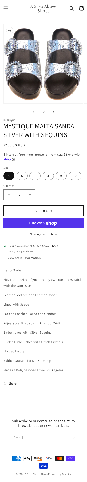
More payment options (43, 234)
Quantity (8, 186)
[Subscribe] (73, 438)
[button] (5, 8)
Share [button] (12, 383)
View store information (24, 258)
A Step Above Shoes (36, 474)
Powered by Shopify (59, 474)
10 (75, 176)
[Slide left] (34, 112)
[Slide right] (53, 112)
